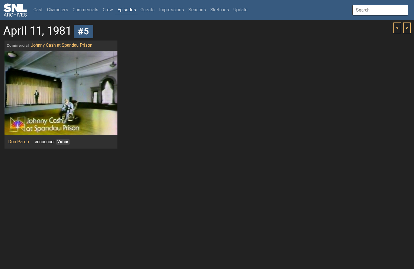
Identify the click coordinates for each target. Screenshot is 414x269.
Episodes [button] (126, 9)
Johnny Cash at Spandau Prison (61, 45)
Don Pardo (18, 141)
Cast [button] (39, 9)
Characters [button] (57, 9)
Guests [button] (148, 9)
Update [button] (240, 9)
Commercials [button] (85, 9)
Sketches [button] (219, 9)
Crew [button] (108, 9)
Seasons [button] (197, 9)
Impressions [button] (171, 9)
